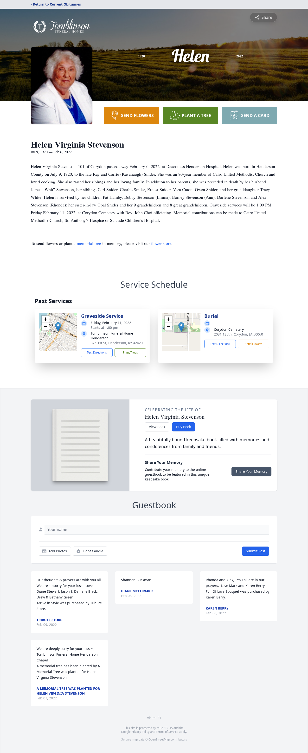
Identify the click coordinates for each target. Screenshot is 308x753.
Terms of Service (167, 732)
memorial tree (89, 243)
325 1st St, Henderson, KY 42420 (117, 343)
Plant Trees (130, 352)
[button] (58, 327)
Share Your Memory (251, 471)
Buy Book (183, 426)
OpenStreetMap (159, 739)
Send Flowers (254, 344)
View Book (157, 426)
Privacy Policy (140, 732)
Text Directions (97, 352)
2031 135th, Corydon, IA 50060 (238, 334)
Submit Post (255, 551)
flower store (161, 243)
